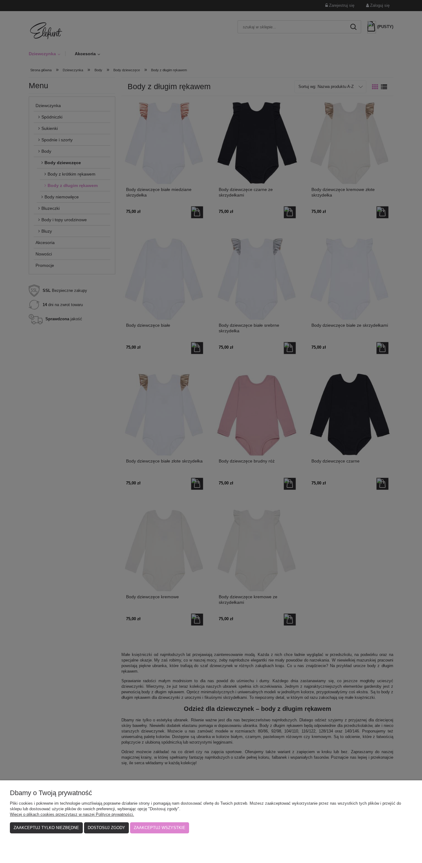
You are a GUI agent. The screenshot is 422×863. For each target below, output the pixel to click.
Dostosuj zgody (106, 827)
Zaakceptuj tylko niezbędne (46, 827)
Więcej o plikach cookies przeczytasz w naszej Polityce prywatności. (72, 814)
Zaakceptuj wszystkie (159, 827)
